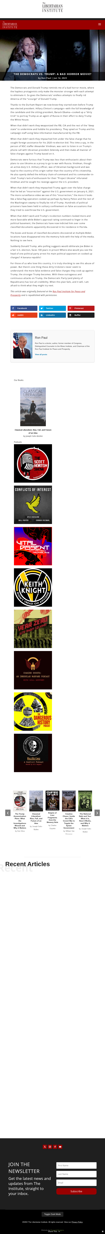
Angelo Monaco (48, 1116)
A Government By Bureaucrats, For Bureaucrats (52, 1111)
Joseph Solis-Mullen (34, 436)
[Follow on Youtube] (60, 1147)
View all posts (41, 354)
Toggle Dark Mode (52, 1214)
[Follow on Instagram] (50, 1147)
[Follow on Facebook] (55, 1147)
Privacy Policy (77, 1222)
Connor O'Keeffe (48, 1033)
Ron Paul (46, 78)
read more (52, 956)
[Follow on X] (45, 1147)
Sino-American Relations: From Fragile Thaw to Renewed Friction (52, 945)
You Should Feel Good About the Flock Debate (52, 1029)
